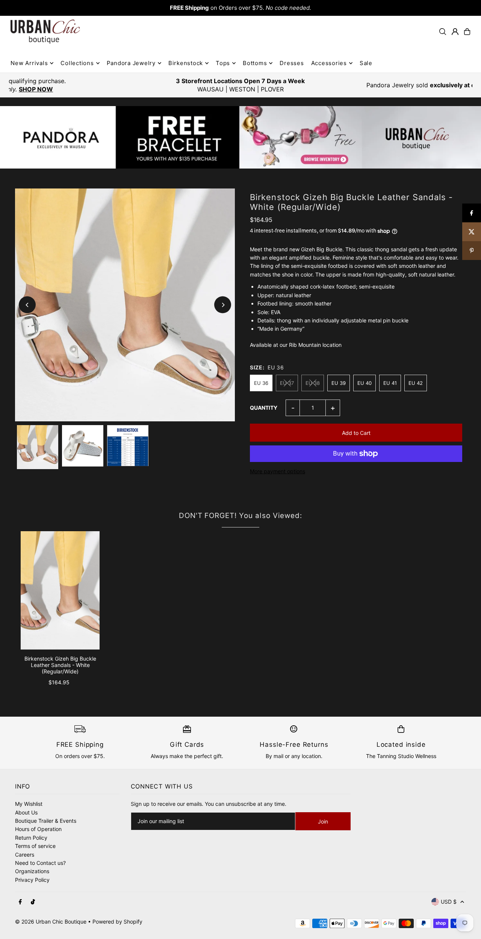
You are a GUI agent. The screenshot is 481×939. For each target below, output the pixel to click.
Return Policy (31, 837)
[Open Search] (442, 31)
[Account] (455, 31)
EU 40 (364, 383)
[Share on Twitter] (471, 231)
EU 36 (261, 383)
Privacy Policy (32, 880)
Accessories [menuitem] (329, 63)
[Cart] (467, 31)
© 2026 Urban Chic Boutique (50, 921)
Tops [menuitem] (223, 63)
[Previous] (27, 304)
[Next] (222, 304)
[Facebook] (20, 902)
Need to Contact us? (40, 863)
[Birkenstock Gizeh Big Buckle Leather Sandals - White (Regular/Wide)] (60, 590)
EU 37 (287, 383)
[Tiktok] (33, 902)
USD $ (449, 901)
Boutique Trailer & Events (45, 820)
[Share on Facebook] (471, 213)
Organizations (32, 871)
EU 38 (313, 383)
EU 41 (390, 383)
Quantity (263, 407)
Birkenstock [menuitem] (185, 63)
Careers (24, 854)
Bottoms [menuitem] (255, 63)
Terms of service (35, 846)
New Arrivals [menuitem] (29, 63)
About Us (26, 812)
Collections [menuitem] (77, 63)
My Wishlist (28, 804)
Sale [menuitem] (366, 63)
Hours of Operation (38, 829)
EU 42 (415, 383)
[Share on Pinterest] (471, 250)
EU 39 (338, 383)
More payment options (277, 471)
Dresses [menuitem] (292, 63)
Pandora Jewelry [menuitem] (131, 63)
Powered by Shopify (117, 921)
